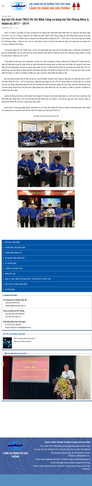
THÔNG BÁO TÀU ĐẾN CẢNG (15, 248)
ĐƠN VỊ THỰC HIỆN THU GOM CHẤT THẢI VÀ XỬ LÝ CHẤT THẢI (28, 279)
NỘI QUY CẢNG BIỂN (12, 242)
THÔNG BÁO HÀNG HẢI (13, 253)
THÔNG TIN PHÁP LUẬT (14, 268)
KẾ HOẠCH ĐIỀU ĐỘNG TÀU (15, 258)
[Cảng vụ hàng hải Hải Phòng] (46, 6)
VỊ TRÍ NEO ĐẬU (10, 263)
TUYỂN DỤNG (10, 289)
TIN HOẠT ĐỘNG (6, 16)
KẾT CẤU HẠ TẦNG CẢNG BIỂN (16, 284)
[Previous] (4, 377)
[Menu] (3, 6)
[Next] (89, 377)
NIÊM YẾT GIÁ (10, 274)
